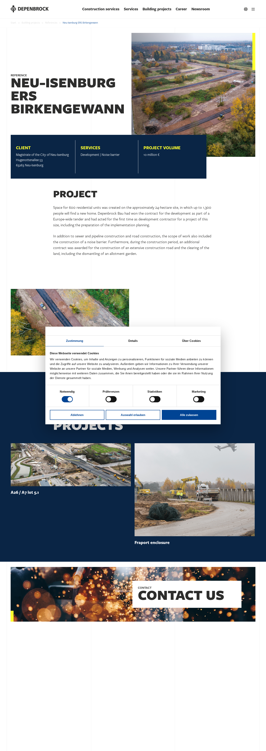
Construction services (100, 9)
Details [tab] (133, 340)
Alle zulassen (189, 415)
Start (13, 22)
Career (181, 9)
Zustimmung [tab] (74, 340)
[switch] (111, 399)
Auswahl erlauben (133, 415)
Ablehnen (77, 415)
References (51, 22)
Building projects (157, 9)
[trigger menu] (253, 9)
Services (131, 9)
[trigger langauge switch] (246, 9)
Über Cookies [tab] (191, 340)
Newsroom (200, 9)
